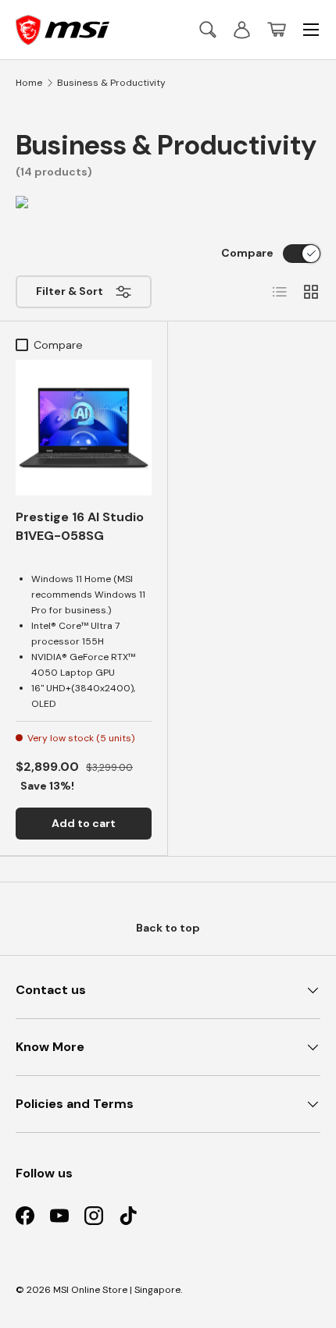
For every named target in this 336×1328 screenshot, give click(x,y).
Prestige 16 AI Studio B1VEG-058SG (80, 526)
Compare (247, 253)
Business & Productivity (111, 82)
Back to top (168, 928)
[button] (276, 29)
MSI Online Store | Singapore (117, 1290)
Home (29, 82)
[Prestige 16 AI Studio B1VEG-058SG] (84, 427)
